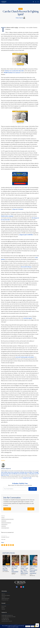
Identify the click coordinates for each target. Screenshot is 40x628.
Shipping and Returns (5, 598)
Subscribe (32, 489)
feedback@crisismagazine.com (7, 615)
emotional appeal (27, 318)
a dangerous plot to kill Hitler (26, 234)
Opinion (20, 8)
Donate (7, 509)
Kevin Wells (23, 574)
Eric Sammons (6, 571)
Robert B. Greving (14, 573)
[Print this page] (11, 545)
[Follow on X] (19, 587)
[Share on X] (2, 545)
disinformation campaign (7, 216)
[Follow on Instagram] (21, 587)
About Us (3, 593)
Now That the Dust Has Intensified (15, 569)
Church (3, 517)
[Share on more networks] (13, 545)
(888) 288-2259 (6, 619)
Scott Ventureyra (32, 575)
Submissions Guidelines (6, 595)
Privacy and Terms (5, 599)
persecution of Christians (6, 522)
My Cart (3, 607)
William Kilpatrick (19, 17)
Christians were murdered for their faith (14, 71)
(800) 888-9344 (6, 618)
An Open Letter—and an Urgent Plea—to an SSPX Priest (24, 570)
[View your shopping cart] (33, 2)
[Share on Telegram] (6, 545)
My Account (4, 606)
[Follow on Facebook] (17, 587)
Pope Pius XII (4, 526)
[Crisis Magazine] (3, 2)
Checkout (3, 609)
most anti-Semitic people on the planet (25, 357)
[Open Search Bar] (35, 2)
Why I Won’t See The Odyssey (6, 568)
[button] (37, 625)
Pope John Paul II (4, 524)
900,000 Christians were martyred (12, 72)
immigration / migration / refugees (7, 519)
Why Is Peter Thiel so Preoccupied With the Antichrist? (33, 570)
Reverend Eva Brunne (26, 267)
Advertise (3, 596)
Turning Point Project (27, 477)
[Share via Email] (9, 545)
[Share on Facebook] (4, 545)
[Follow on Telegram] (23, 587)
